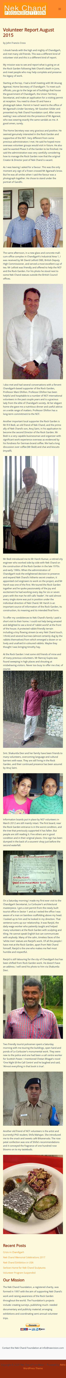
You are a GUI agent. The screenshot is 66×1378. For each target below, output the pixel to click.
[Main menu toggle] (59, 9)
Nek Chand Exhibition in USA (18, 1262)
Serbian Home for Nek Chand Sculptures (24, 1267)
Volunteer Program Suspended (19, 1272)
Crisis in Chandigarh (13, 1252)
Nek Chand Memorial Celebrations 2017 (24, 1257)
